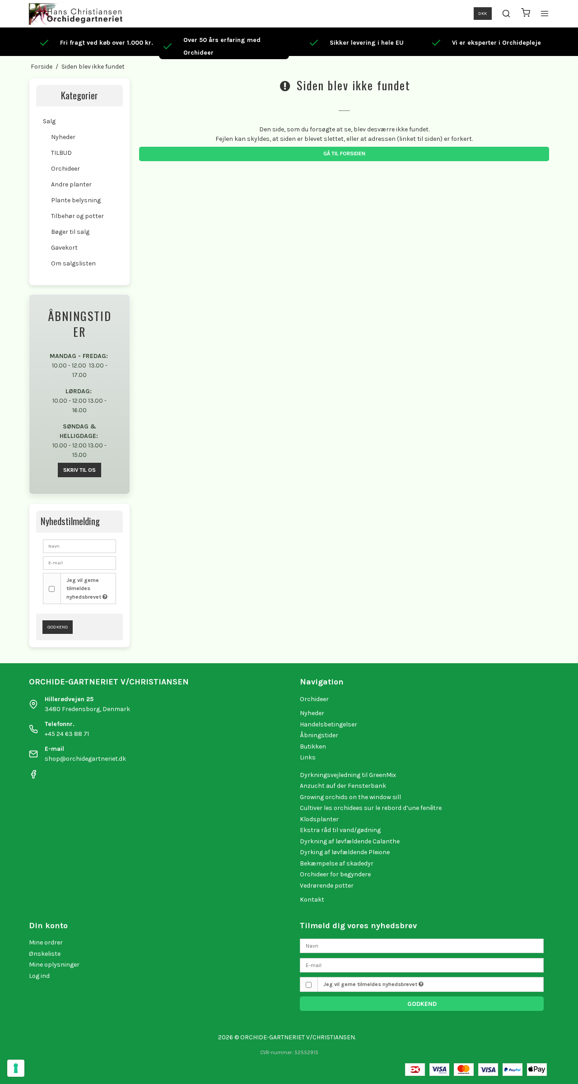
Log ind (39, 976)
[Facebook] (33, 777)
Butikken (313, 746)
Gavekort (64, 247)
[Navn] (422, 945)
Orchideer (65, 168)
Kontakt (312, 899)
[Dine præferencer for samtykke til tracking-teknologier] (15, 1068)
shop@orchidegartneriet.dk (85, 759)
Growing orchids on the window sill (350, 797)
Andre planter (71, 184)
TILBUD (61, 153)
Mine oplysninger (54, 964)
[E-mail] (422, 964)
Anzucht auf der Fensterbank (343, 786)
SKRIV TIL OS (79, 470)
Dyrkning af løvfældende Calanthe (350, 841)
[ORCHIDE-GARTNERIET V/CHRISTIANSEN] (75, 13)
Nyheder (63, 137)
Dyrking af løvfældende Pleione (345, 852)
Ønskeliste (45, 954)
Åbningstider (319, 735)
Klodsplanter (319, 819)
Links (308, 757)
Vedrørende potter (327, 885)
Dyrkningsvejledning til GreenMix (348, 775)
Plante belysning (76, 200)
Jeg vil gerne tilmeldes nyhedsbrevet (84, 588)
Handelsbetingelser (328, 724)
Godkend (57, 627)
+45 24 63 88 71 (67, 734)
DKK (482, 13)
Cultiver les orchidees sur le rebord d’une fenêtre (371, 808)
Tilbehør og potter (77, 216)
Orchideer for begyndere (335, 874)
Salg (49, 121)
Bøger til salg (70, 232)
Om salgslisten (73, 263)
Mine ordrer (46, 942)
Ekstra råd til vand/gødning (340, 830)
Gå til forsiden (344, 153)
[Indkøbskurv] (525, 13)
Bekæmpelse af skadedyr (336, 863)
